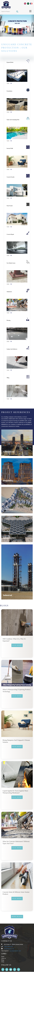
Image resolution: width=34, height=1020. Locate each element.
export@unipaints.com (15, 950)
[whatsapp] (14, 969)
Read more (17, 443)
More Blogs (17, 916)
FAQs (2, 961)
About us (3, 958)
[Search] (16, 11)
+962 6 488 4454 (8, 946)
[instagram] (18, 969)
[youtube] (10, 969)
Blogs (2, 960)
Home (2, 956)
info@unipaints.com (9, 948)
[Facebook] (2, 969)
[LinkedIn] (6, 969)
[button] (1, 26)
